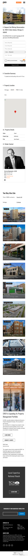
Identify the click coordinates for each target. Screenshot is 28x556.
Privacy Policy (22, 554)
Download (8, 177)
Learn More (8, 435)
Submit (22, 513)
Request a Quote (9, 440)
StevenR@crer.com (10, 176)
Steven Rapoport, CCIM (10, 171)
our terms (19, 36)
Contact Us (19, 2)
